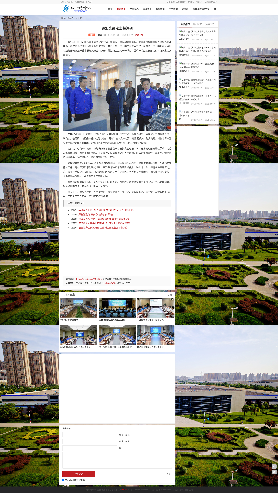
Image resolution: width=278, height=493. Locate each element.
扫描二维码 (110, 283)
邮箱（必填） (125, 441)
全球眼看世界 (211, 2)
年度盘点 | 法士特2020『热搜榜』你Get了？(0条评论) (105, 210)
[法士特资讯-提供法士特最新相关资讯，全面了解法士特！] (77, 11)
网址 (121, 448)
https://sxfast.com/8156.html (89, 279)
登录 (90, 2)
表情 (169, 474)
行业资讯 (147, 9)
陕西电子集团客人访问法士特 (150, 347)
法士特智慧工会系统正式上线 (112, 320)
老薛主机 (189, 490)
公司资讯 (121, 9)
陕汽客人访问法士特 (69, 320)
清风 (100, 35)
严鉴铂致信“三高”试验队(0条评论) (95, 214)
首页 (110, 9)
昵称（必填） (125, 434)
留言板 (185, 9)
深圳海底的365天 (201, 9)
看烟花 (191, 2)
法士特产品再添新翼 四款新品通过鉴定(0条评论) (103, 227)
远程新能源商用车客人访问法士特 (75, 347)
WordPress (166, 490)
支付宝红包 (181, 2)
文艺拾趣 (173, 9)
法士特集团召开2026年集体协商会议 (115, 347)
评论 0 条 (139, 35)
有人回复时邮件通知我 (75, 480)
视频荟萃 (160, 9)
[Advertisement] (117, 251)
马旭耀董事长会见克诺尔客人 (150, 320)
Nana (145, 490)
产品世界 (134, 9)
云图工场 (171, 2)
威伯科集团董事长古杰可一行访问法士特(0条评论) (104, 223)
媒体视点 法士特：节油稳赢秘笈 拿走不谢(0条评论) (104, 219)
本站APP (199, 2)
